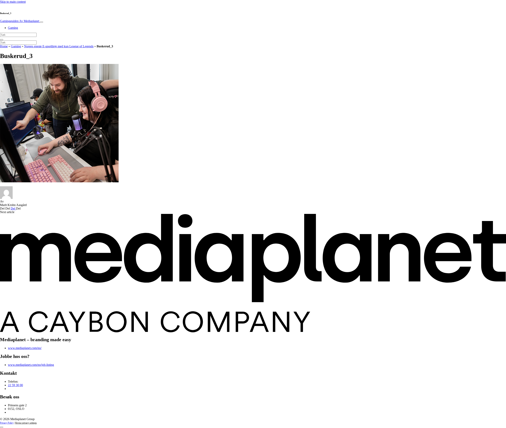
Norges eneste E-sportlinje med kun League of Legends (58, 46)
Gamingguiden (19, 21)
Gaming (13, 27)
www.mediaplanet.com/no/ (25, 348)
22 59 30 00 (15, 385)
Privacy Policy (7, 422)
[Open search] (1, 39)
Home (4, 46)
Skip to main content (13, 1)
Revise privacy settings (26, 422)
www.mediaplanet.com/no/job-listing (31, 364)
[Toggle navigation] (41, 22)
